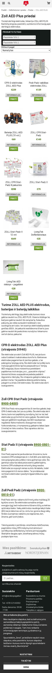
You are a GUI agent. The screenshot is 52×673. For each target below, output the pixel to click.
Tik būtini (26, 661)
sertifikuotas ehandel (11, 584)
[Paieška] (9, 3)
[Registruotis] (45, 578)
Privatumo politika (34, 599)
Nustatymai (26, 654)
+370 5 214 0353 (13, 603)
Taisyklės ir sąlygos (35, 610)
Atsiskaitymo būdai (34, 607)
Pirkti (13, 99)
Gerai (26, 667)
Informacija (13, 95)
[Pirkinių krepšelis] (49, 3)
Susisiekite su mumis (35, 596)
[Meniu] (3, 3)
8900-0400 (9, 403)
